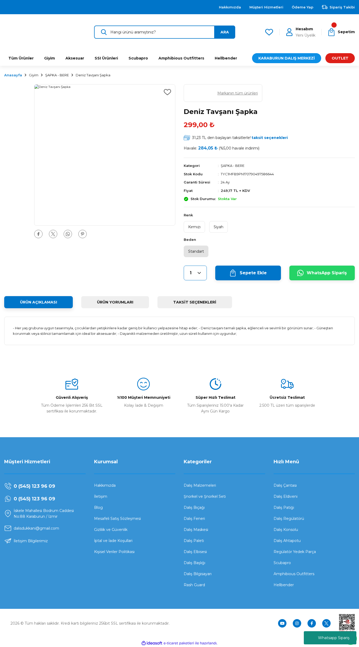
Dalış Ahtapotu (287, 540)
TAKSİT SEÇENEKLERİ (194, 302)
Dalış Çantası (285, 485)
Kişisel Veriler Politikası (114, 551)
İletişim (100, 496)
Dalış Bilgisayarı (198, 573)
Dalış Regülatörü (289, 518)
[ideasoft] (151, 643)
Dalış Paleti (194, 540)
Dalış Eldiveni (286, 496)
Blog (98, 507)
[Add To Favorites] (167, 92)
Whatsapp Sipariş (334, 637)
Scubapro (282, 562)
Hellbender (284, 585)
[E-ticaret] (178, 643)
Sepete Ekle (253, 272)
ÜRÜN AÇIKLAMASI (38, 302)
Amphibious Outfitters (294, 573)
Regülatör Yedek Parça (295, 551)
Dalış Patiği (284, 507)
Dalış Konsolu (286, 529)
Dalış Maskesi (196, 529)
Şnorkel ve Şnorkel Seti (205, 496)
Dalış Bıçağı (194, 507)
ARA (224, 32)
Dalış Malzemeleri (200, 485)
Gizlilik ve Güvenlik (110, 529)
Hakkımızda (105, 485)
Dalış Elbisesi (195, 551)
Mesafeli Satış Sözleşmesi (117, 518)
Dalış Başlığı (194, 562)
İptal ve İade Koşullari (113, 540)
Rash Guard (194, 585)
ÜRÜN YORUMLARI (115, 302)
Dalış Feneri (194, 518)
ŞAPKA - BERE (232, 165)
